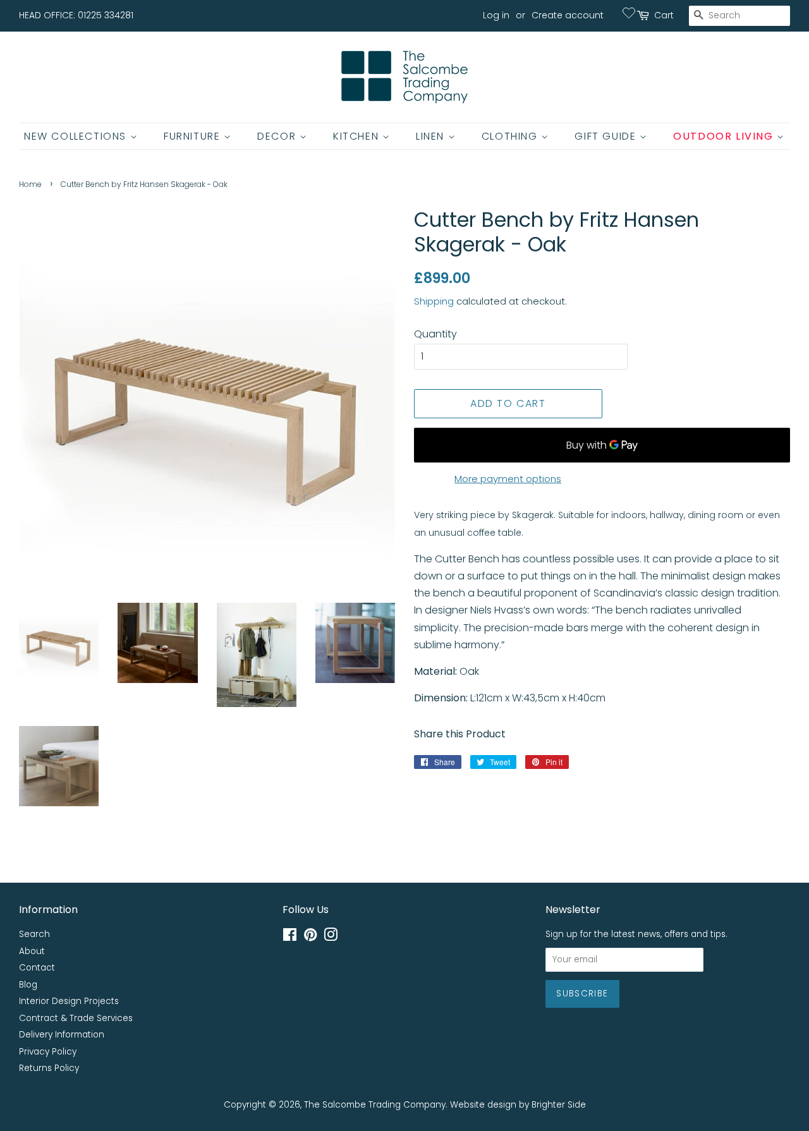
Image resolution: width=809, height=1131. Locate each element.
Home (30, 184)
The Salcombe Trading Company (375, 1105)
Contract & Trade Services (76, 1018)
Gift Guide (607, 136)
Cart (664, 15)
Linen (432, 136)
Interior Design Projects (69, 1001)
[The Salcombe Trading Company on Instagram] (331, 937)
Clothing (511, 136)
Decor (278, 136)
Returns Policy (49, 1068)
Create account (568, 15)
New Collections (77, 136)
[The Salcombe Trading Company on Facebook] (290, 937)
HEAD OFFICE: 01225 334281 (76, 15)
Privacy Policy (47, 1052)
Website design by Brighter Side (518, 1105)
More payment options (507, 478)
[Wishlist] (628, 12)
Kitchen (357, 136)
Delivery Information (61, 1035)
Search (34, 934)
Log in (496, 15)
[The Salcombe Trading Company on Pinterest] (310, 937)
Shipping (434, 301)
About (32, 951)
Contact (37, 968)
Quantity (435, 334)
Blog (28, 985)
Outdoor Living (725, 136)
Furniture (194, 136)
